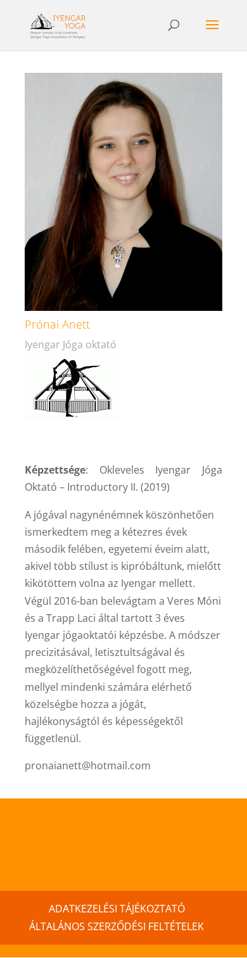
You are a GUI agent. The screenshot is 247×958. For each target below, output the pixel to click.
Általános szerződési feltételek (116, 926)
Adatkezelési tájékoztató (117, 909)
